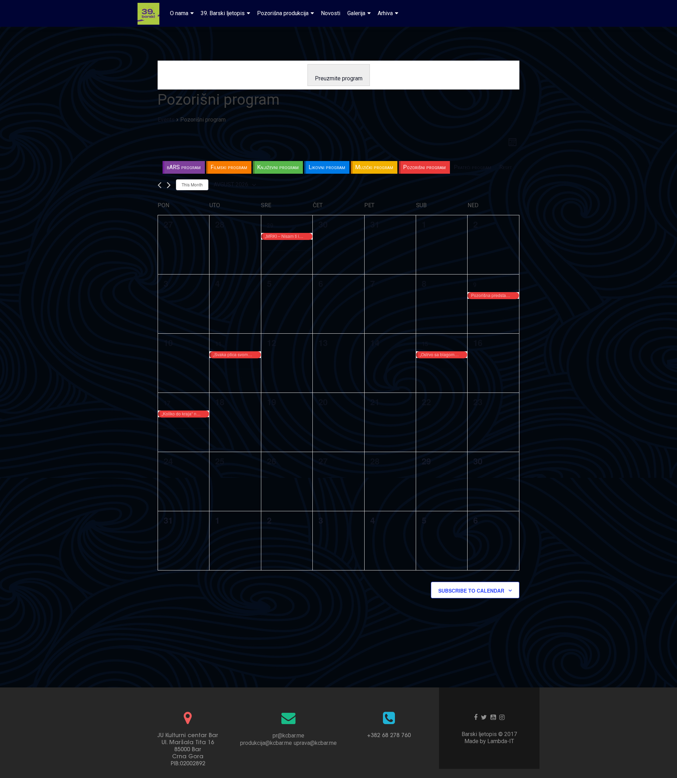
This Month (192, 184)
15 (425, 344)
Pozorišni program (424, 167)
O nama (179, 13)
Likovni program (327, 167)
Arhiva (385, 13)
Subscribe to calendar (471, 590)
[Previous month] (159, 185)
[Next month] (169, 185)
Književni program (278, 167)
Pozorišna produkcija (283, 13)
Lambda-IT (500, 741)
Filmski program (229, 167)
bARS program (184, 167)
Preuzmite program (338, 78)
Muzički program (374, 167)
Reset (505, 167)
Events (166, 119)
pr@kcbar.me (288, 735)
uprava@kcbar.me (315, 743)
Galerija (356, 13)
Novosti (330, 13)
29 (270, 225)
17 (167, 403)
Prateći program (472, 167)
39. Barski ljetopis (223, 13)
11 (218, 344)
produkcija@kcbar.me (266, 743)
